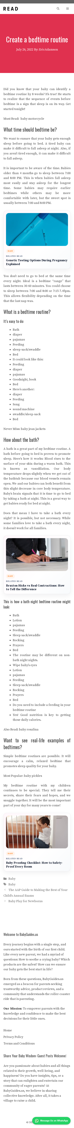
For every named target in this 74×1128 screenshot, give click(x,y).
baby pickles (33, 776)
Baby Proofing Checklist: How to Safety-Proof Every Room (34, 865)
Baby (11, 879)
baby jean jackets (33, 429)
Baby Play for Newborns (25, 901)
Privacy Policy (13, 1037)
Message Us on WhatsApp (54, 1120)
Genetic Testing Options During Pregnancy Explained (36, 262)
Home (7, 1030)
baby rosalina (29, 729)
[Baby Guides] (10, 8)
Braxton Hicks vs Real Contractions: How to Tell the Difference (35, 587)
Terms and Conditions (19, 1044)
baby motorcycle (32, 119)
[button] (58, 8)
